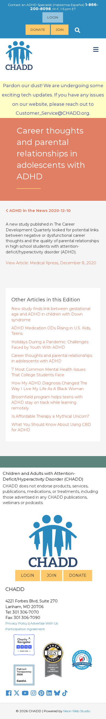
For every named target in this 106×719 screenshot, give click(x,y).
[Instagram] (33, 693)
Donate (37, 30)
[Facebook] (8, 693)
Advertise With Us (44, 623)
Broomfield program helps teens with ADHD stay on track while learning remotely (47, 403)
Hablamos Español (68, 5)
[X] (17, 693)
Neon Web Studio (76, 711)
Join (60, 30)
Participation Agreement (25, 629)
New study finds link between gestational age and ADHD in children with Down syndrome (50, 314)
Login (52, 17)
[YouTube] (25, 693)
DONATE (77, 575)
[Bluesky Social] (57, 693)
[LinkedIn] (49, 693)
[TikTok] (65, 693)
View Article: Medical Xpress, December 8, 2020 (51, 262)
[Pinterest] (41, 693)
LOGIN (27, 575)
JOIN (52, 575)
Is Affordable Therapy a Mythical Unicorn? (50, 416)
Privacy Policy (16, 623)
